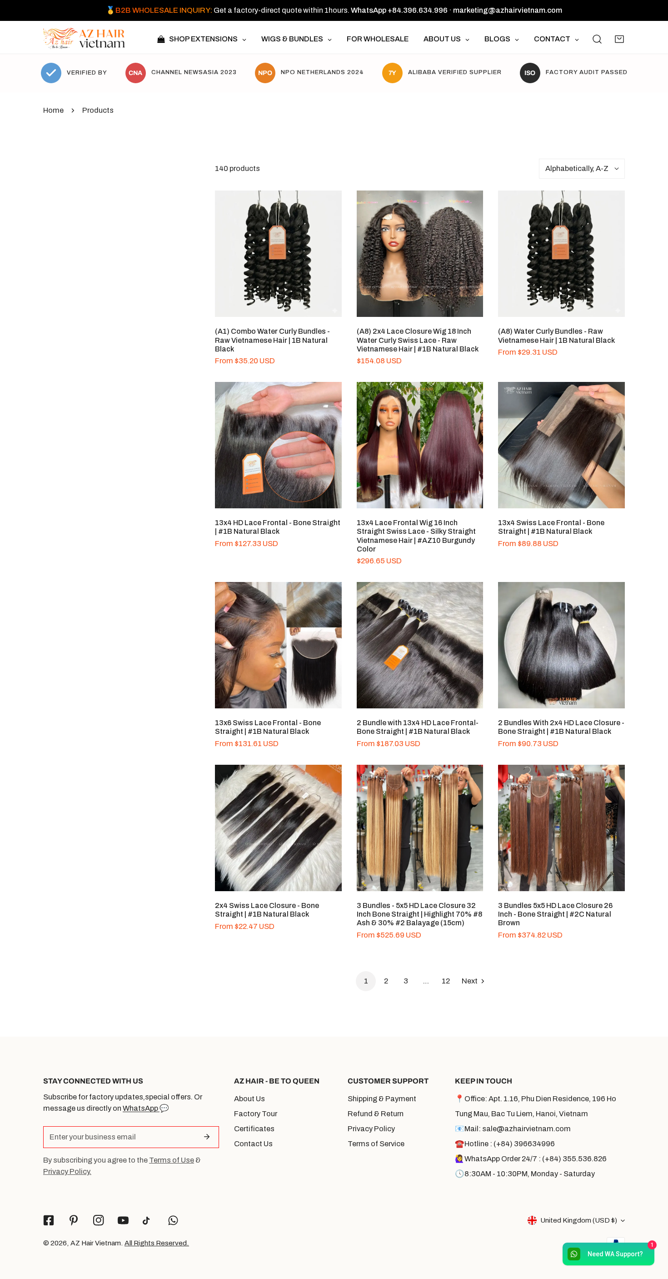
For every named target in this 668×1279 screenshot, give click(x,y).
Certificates (254, 1129)
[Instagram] (98, 1220)
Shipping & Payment (382, 1099)
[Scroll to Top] (651, 1230)
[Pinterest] (73, 1220)
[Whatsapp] (173, 1220)
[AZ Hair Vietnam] (84, 39)
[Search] (597, 39)
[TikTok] (148, 1220)
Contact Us (253, 1144)
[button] (619, 39)
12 (446, 981)
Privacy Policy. (67, 1171)
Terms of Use (171, 1160)
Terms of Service (376, 1144)
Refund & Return (376, 1114)
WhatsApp (141, 1108)
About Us (249, 1099)
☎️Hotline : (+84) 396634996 (505, 1144)
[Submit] (206, 1136)
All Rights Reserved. (157, 1243)
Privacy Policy (371, 1129)
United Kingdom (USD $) (578, 1220)
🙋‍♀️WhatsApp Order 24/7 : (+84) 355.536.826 (531, 1159)
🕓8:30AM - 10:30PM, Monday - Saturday (525, 1174)
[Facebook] (48, 1220)
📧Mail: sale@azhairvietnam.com (513, 1129)
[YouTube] (123, 1220)
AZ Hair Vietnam (95, 1243)
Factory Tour (255, 1114)
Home (53, 110)
